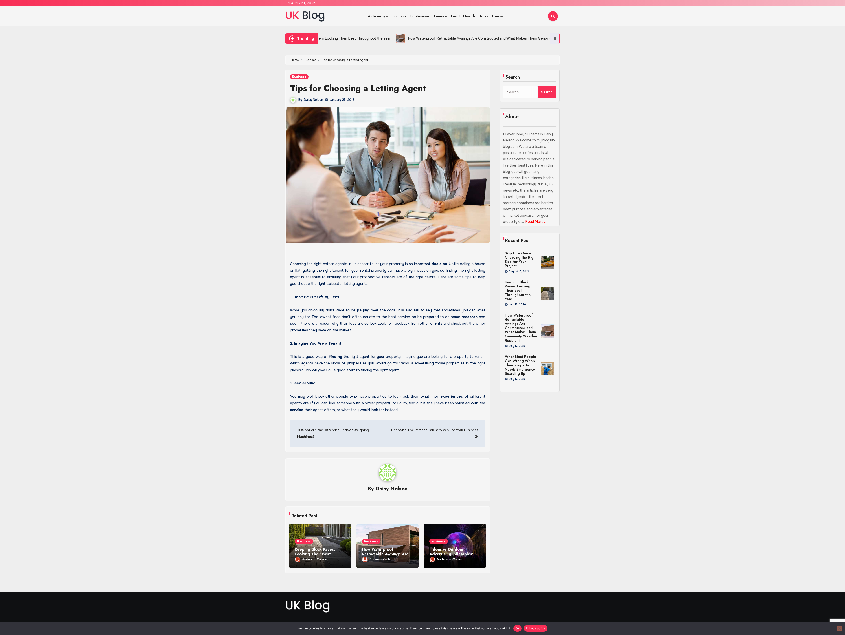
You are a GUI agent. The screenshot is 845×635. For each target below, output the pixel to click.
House (497, 16)
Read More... (535, 221)
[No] (839, 628)
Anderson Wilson (314, 559)
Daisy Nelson (313, 100)
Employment (420, 16)
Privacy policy (535, 628)
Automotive (378, 16)
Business (398, 16)
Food (455, 16)
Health (469, 16)
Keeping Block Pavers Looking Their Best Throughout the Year (315, 554)
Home (483, 16)
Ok (518, 628)
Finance (441, 16)
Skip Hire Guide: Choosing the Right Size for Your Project (521, 260)
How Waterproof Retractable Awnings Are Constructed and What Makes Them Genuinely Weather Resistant (521, 328)
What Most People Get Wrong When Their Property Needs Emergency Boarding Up (520, 365)
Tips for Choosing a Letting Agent (358, 88)
